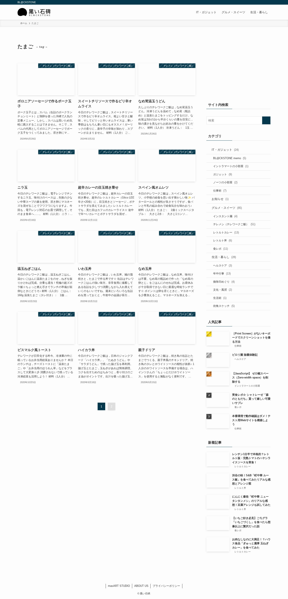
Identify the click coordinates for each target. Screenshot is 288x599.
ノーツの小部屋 (225, 182)
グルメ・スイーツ (227, 207)
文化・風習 (222, 289)
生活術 (219, 298)
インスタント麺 (225, 216)
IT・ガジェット (225, 149)
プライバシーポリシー (166, 585)
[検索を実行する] (266, 120)
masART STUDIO (119, 585)
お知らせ (220, 199)
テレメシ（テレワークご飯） (234, 224)
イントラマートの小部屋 (230, 166)
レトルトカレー (226, 232)
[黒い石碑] (34, 12)
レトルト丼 (222, 240)
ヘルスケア (222, 265)
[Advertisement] (238, 66)
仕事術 (219, 190)
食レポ (220, 248)
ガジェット (222, 174)
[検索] (268, 2)
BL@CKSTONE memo (229, 158)
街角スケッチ (224, 305)
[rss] (262, 2)
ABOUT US (141, 585)
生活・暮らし (224, 257)
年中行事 (222, 273)
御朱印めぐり (224, 281)
